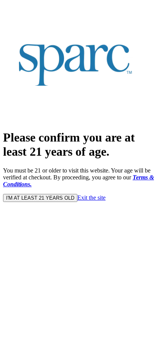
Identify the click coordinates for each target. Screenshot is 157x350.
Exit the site (91, 197)
